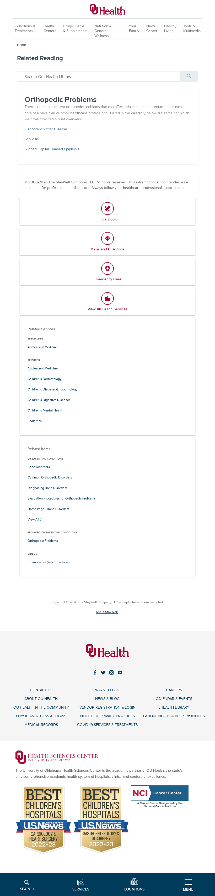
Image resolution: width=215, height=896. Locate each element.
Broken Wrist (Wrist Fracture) (48, 562)
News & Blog (107, 699)
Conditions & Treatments (25, 28)
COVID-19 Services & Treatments (107, 725)
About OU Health (41, 699)
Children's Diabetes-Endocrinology (52, 390)
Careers (174, 690)
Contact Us (41, 690)
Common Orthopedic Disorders (50, 478)
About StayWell (107, 612)
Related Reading (40, 58)
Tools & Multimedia (192, 28)
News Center (151, 28)
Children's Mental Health (45, 411)
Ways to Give (107, 690)
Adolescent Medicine (43, 347)
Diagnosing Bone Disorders (47, 488)
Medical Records (41, 725)
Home (21, 45)
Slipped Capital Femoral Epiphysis (52, 149)
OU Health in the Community (41, 707)
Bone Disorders (39, 467)
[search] (98, 76)
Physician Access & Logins (41, 716)
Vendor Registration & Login (107, 707)
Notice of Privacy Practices (107, 716)
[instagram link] (112, 672)
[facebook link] (95, 672)
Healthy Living (170, 28)
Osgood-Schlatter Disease (46, 129)
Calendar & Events (174, 699)
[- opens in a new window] (57, 757)
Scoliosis (32, 139)
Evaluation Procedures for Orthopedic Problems (62, 499)
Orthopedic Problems (43, 541)
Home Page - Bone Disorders (48, 509)
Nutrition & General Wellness (103, 31)
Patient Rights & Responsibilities (174, 716)
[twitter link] (103, 672)
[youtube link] (120, 672)
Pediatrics (35, 421)
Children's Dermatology (44, 379)
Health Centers (50, 28)
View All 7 (35, 520)
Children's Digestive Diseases (49, 400)
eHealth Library (173, 707)
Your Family (134, 28)
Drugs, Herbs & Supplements (75, 28)
